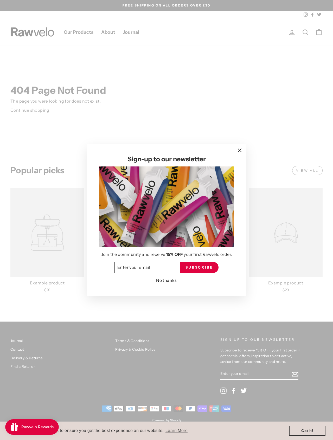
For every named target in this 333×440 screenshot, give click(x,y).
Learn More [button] (176, 430)
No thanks (166, 280)
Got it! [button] (307, 431)
